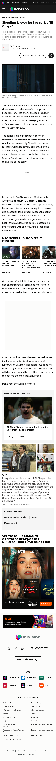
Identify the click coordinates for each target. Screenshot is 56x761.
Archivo (5, 714)
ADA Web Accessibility (39, 710)
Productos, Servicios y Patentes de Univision (13, 731)
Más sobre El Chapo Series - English (23, 239)
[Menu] (4, 9)
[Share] (51, 55)
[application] (28, 78)
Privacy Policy (36, 703)
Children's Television (38, 736)
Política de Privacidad (10, 703)
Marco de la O (9, 197)
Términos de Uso (8, 706)
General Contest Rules (10, 736)
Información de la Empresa (12, 710)
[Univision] (19, 9)
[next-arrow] (51, 458)
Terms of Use (35, 706)
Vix (8, 2)
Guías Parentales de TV (39, 721)
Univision (17, 46)
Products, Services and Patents (41, 724)
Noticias (15, 2)
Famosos (34, 2)
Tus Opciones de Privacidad (12, 739)
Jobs (33, 714)
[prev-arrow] (2, 458)
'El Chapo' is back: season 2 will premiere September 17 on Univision (28, 428)
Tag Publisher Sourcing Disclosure (11, 725)
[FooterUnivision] (28, 637)
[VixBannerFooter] (28, 621)
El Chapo (37, 109)
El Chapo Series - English (13, 17)
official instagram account (31, 281)
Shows (25, 2)
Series (34, 517)
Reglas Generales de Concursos (42, 730)
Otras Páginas (25, 659)
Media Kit (34, 717)
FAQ (4, 721)
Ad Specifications (9, 717)
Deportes (45, 2)
